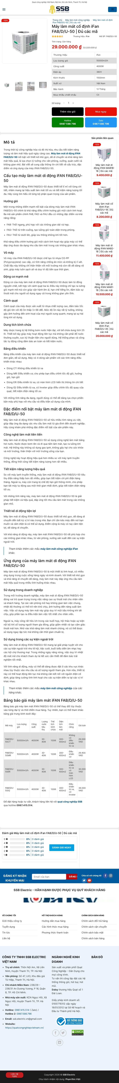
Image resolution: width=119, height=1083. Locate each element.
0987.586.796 (24, 1013)
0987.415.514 (22, 1009)
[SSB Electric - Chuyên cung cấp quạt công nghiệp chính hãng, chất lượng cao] (59, 9)
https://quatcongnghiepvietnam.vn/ (24, 1027)
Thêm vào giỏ (67, 111)
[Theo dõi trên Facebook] (105, 875)
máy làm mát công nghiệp (56, 688)
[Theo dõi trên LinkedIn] (59, 1042)
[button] (4, 9)
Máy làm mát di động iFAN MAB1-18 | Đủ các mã (104, 287)
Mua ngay (101, 111)
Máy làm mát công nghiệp (77, 20)
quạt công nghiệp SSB (69, 801)
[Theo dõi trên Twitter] (84, 880)
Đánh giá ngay (61, 847)
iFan (88, 36)
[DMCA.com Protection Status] (78, 1032)
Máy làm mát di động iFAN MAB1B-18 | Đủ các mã (104, 167)
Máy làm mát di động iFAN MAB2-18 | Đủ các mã (104, 248)
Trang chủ (57, 20)
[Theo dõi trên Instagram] (110, 875)
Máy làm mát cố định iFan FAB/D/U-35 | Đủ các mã (104, 327)
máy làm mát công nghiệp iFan (59, 548)
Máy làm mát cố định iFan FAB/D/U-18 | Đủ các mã (104, 208)
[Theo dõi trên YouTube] (89, 880)
